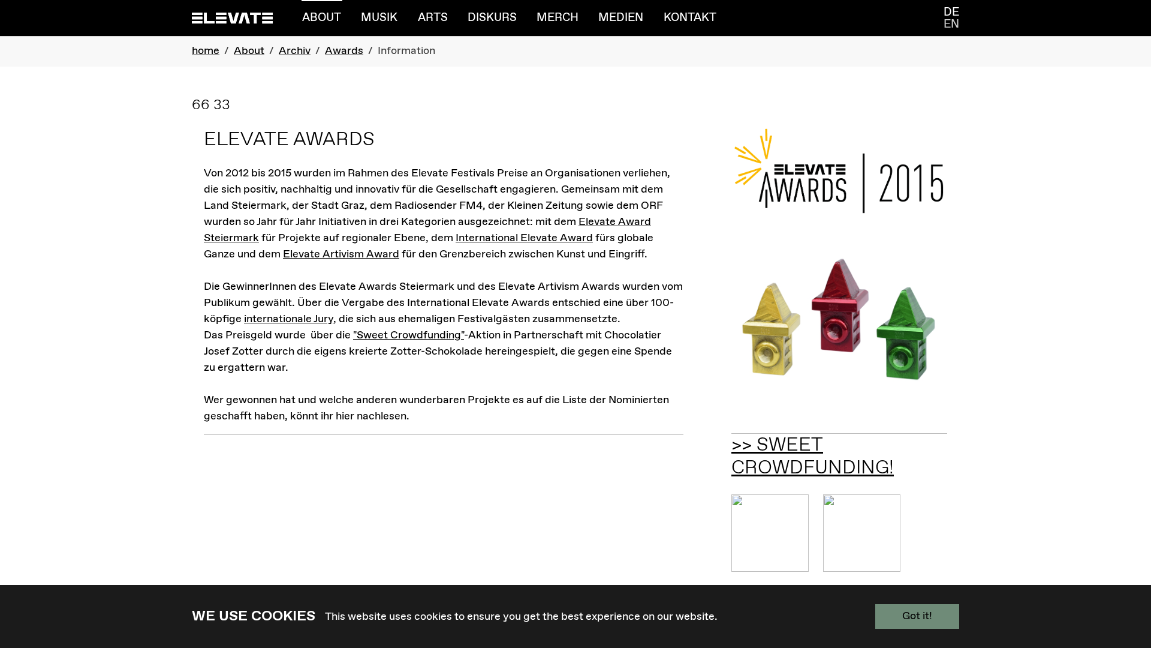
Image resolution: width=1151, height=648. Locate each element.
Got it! (917, 616)
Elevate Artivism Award (341, 254)
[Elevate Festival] (232, 17)
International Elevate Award (524, 238)
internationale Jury (288, 319)
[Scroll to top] (1123, 584)
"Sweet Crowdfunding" (408, 335)
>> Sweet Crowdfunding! (812, 457)
